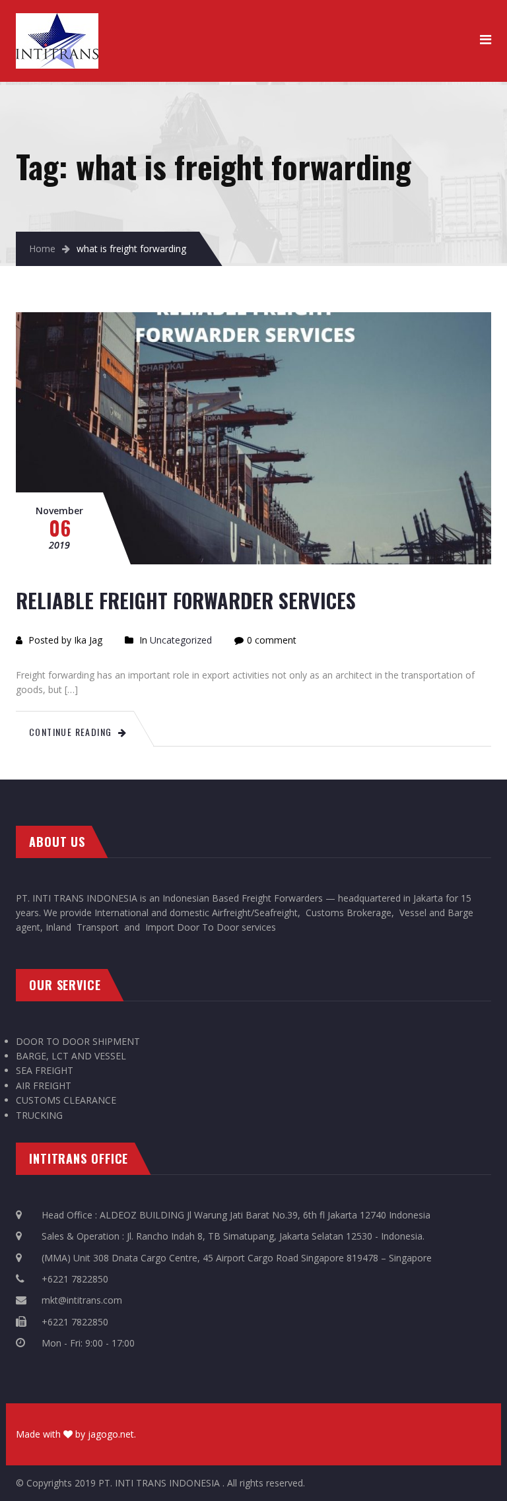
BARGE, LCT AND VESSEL (71, 1056)
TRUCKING (39, 1115)
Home (42, 248)
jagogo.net (111, 1434)
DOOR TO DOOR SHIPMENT (78, 1041)
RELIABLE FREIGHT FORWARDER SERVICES (186, 600)
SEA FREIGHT (44, 1070)
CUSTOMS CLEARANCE (66, 1100)
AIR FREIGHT (43, 1085)
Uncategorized (181, 640)
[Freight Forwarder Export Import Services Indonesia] (57, 20)
